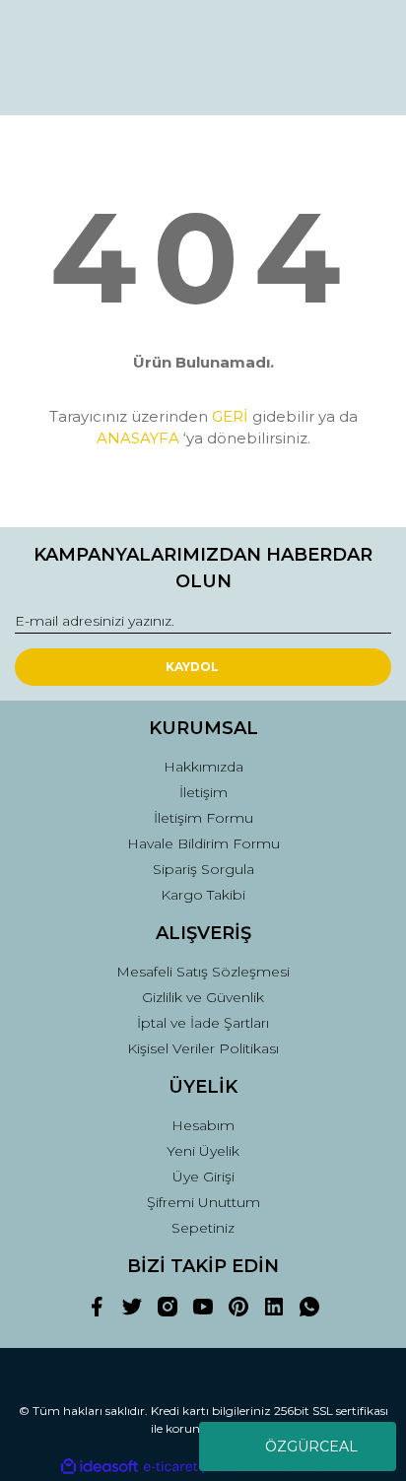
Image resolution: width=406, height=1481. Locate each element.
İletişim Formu (203, 818)
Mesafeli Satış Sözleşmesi (203, 971)
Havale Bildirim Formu (203, 843)
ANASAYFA (138, 438)
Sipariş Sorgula (203, 869)
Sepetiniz (203, 1228)
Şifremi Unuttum (203, 1202)
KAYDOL (192, 666)
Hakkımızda (203, 766)
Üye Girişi (203, 1176)
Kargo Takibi (203, 895)
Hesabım (203, 1125)
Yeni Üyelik (203, 1151)
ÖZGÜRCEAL (311, 1446)
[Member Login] (258, 82)
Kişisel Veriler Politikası (203, 1048)
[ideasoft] (99, 1466)
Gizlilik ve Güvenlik (203, 997)
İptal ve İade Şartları (203, 1023)
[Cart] (367, 82)
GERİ (230, 416)
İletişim (203, 792)
